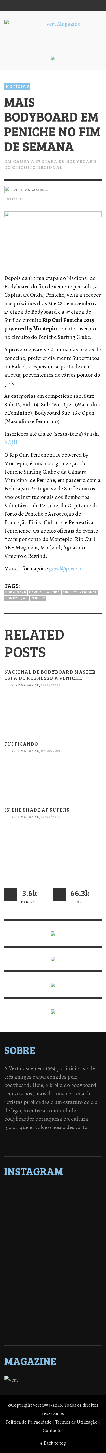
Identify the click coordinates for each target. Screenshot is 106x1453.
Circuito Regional (80, 592)
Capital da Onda (44, 592)
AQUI (10, 442)
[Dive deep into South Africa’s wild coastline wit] (53, 1314)
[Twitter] (63, 5)
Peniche (38, 598)
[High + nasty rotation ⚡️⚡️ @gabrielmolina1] (53, 1278)
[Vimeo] (73, 5)
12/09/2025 (50, 817)
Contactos (53, 1430)
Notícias (17, 86)
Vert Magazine (25, 685)
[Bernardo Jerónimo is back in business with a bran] (53, 1219)
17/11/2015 (13, 198)
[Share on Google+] (88, 189)
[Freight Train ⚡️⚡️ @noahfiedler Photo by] (53, 1271)
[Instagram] (52, 5)
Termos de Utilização (76, 1422)
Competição (16, 598)
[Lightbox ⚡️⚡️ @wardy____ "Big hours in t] (53, 1285)
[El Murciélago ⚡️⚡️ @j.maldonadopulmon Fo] (53, 1249)
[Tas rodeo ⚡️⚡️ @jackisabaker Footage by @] (53, 1307)
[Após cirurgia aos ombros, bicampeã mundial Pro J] (53, 1234)
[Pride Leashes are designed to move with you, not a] (53, 1322)
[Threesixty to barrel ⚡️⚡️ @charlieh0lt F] (53, 1329)
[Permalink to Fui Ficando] (53, 784)
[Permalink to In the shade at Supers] (53, 849)
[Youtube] (84, 5)
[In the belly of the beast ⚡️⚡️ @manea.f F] (53, 1263)
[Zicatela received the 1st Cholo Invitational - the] (53, 1241)
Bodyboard (15, 592)
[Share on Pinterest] (98, 189)
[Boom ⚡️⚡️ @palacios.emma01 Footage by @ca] (53, 1227)
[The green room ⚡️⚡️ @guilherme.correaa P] (53, 1256)
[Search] (11, 5)
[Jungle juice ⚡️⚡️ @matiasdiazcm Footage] (53, 1300)
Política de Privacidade (28, 1422)
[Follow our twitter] (10, 894)
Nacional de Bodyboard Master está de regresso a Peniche (50, 675)
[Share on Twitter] (78, 189)
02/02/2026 (51, 751)
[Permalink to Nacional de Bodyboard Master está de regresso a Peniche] (53, 718)
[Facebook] (41, 5)
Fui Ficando (21, 744)
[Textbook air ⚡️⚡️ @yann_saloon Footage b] (53, 1212)
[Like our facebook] (59, 894)
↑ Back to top (53, 1443)
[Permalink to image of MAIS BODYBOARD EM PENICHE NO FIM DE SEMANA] (53, 238)
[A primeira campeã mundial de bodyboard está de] (53, 1205)
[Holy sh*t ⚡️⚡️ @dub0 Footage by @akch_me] (53, 1190)
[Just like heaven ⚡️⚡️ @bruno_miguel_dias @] (53, 1292)
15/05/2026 (50, 685)
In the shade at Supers (37, 810)
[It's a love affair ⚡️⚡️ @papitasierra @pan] (53, 1198)
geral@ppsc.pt (66, 568)
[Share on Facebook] (68, 189)
